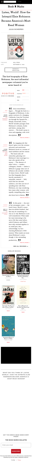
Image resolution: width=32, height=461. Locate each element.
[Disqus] (16, 404)
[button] (16, 355)
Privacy (19, 460)
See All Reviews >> (20, 246)
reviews (11, 96)
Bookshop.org (7, 457)
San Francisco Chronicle (4, 118)
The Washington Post (4, 213)
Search (19, 1)
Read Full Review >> (25, 197)
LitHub (13, 460)
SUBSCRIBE (16, 451)
